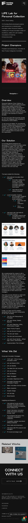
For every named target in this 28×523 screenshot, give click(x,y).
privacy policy (6, 516)
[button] (14, 93)
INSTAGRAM (5, 503)
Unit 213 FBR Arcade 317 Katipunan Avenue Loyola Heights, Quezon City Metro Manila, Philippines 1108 (13, 497)
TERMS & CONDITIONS (8, 513)
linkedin (4, 508)
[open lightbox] (14, 70)
